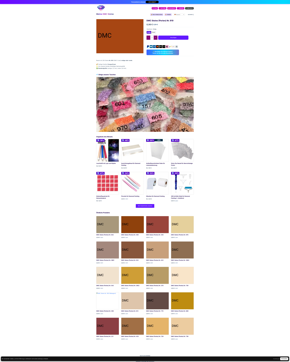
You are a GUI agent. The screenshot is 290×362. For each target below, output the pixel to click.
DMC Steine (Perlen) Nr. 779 (154, 311)
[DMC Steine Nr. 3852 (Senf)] (132, 275)
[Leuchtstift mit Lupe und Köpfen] (107, 150)
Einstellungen (276, 358)
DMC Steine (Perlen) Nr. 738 (179, 336)
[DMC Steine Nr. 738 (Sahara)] (182, 326)
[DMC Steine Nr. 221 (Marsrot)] (107, 326)
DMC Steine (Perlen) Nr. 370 (154, 285)
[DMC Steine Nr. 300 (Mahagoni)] (107, 300)
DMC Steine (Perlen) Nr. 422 (155, 260)
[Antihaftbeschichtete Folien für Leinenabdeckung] (157, 150)
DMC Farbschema (157, 14)
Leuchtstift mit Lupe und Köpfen (106, 163)
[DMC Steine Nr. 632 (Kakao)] (132, 250)
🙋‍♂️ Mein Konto (189, 8)
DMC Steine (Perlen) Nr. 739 (179, 285)
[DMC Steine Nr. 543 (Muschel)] (107, 275)
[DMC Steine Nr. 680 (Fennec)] (182, 300)
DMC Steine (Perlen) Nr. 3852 (130, 285)
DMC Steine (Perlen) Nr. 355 (155, 235)
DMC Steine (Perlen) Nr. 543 (105, 285)
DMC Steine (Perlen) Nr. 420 (130, 336)
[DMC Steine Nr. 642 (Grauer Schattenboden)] (107, 224)
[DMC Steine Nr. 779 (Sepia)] (157, 300)
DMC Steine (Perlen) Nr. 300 (105, 311)
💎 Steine (154, 8)
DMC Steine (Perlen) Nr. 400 (130, 235)
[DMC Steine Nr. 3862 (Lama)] (182, 250)
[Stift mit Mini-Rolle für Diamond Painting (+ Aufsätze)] (182, 183)
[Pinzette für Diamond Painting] (132, 183)
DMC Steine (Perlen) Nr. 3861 (105, 260)
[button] (179, 15)
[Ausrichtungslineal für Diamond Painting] (132, 150)
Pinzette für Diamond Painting (130, 196)
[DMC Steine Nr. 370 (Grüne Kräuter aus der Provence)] (157, 275)
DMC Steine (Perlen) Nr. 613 (129, 311)
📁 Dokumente (171, 8)
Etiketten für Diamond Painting (155, 196)
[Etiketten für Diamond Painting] (157, 183)
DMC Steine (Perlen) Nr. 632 (130, 260)
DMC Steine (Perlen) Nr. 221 (104, 336)
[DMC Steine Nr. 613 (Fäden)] (132, 300)
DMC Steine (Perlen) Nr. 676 (179, 235)
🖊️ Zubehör (180, 8)
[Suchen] (191, 14)
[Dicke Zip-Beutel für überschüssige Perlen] (182, 150)
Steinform (149, 29)
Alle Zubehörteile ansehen (145, 206)
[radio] (149, 32)
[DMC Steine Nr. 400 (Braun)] (132, 224)
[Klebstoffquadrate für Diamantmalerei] (107, 183)
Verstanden (284, 358)
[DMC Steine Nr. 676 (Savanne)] (182, 224)
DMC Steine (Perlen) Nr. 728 (154, 336)
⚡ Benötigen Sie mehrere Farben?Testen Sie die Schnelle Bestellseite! (162, 52)
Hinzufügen (173, 37)
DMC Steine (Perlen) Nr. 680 (179, 311)
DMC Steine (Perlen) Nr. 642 (105, 235)
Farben (168, 14)
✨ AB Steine (162, 8)
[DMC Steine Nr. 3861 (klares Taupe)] (107, 250)
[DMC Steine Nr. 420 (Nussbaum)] (132, 326)
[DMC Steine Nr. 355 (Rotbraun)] (157, 224)
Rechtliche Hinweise (145, 355)
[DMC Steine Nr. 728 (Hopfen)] (157, 326)
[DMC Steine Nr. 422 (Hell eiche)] (157, 250)
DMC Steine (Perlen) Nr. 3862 (180, 260)
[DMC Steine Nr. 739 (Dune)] (182, 275)
